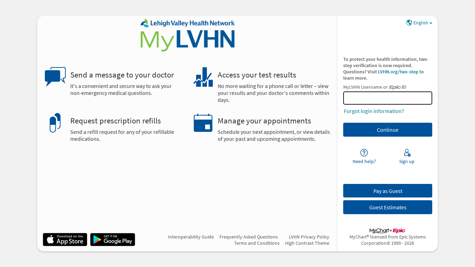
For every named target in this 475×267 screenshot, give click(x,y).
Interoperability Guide (191, 237)
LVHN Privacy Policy (309, 237)
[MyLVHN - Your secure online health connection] (187, 35)
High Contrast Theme (307, 243)
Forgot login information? (374, 110)
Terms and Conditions (257, 243)
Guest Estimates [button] (387, 207)
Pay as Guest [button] (387, 190)
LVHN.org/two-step (398, 71)
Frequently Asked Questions (248, 237)
